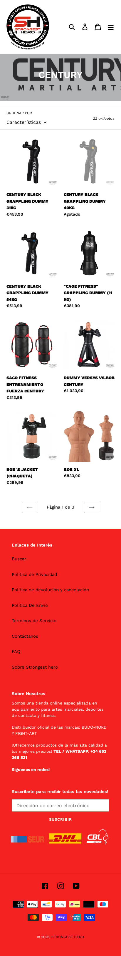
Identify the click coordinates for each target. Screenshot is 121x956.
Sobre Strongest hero (35, 667)
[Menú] (110, 27)
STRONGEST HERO (67, 937)
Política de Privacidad (34, 574)
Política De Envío (30, 605)
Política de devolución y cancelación (50, 589)
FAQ (16, 651)
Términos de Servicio (34, 620)
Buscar (19, 559)
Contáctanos (25, 636)
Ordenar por (19, 113)
